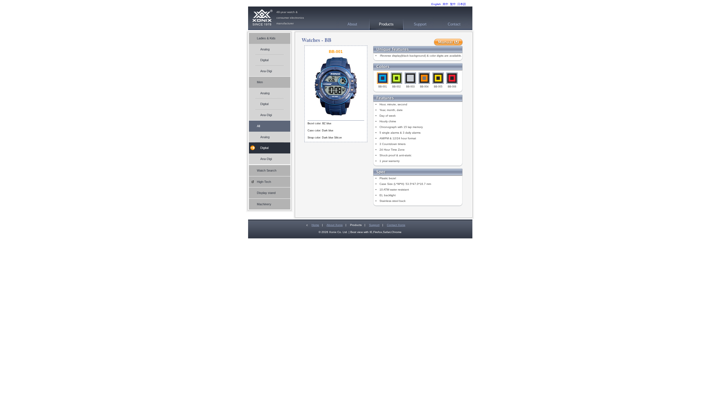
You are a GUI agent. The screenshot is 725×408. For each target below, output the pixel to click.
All (258, 126)
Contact (454, 24)
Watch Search (266, 170)
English (436, 4)
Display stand (266, 193)
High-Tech (264, 181)
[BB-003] (410, 78)
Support (420, 24)
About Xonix (335, 225)
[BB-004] (424, 78)
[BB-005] (438, 78)
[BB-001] (382, 78)
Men (260, 82)
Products (386, 24)
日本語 (461, 4)
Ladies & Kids (266, 38)
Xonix (262, 18)
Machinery (264, 204)
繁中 (453, 4)
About (352, 24)
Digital (264, 60)
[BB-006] (452, 78)
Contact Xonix (396, 225)
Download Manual (448, 42)
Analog (265, 49)
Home (315, 225)
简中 (445, 4)
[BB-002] (396, 78)
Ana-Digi (266, 71)
